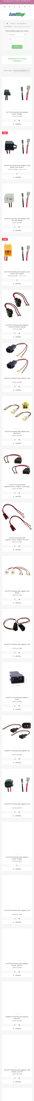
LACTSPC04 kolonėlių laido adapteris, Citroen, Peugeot (17, 858)
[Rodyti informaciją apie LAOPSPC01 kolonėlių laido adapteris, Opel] (17, 358)
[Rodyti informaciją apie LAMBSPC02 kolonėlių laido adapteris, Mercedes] (17, 996)
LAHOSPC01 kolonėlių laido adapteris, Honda (17, 698)
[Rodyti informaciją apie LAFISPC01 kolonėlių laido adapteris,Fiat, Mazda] (17, 571)
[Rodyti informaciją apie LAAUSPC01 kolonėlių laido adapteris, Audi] (17, 624)
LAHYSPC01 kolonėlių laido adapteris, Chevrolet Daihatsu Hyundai (17, 326)
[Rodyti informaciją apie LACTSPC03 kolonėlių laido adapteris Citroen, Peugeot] (17, 92)
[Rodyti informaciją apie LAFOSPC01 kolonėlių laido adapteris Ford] (17, 784)
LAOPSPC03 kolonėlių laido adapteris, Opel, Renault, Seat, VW (17, 1071)
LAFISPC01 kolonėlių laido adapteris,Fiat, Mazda (17, 592)
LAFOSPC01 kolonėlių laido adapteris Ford (17, 804)
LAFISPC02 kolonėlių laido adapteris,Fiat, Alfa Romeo (17, 432)
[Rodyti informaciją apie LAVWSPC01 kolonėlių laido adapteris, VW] (17, 730)
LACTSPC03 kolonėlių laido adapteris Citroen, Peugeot (17, 113)
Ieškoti (17, 47)
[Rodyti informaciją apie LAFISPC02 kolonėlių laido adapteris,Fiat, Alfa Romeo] (17, 411)
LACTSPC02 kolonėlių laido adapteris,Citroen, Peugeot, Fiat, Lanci (17, 539)
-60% (4, 133)
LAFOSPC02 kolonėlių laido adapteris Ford (17, 910)
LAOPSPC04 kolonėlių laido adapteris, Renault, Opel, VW (17, 964)
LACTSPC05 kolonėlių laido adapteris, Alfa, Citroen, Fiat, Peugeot (17, 273)
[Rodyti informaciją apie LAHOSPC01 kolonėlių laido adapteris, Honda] (17, 677)
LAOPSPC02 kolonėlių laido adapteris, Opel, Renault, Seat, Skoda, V (17, 166)
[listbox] (17, 34)
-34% (4, 239)
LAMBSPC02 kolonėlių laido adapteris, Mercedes (17, 1017)
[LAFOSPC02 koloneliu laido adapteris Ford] (17, 890)
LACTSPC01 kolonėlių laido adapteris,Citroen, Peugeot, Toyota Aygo (17, 485)
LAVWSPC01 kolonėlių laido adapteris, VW (17, 751)
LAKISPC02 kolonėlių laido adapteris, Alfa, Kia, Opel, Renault (17, 219)
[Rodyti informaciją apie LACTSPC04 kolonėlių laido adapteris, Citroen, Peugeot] (17, 837)
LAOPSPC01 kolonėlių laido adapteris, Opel (17, 378)
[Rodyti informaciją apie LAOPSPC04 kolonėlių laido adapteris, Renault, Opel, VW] (17, 943)
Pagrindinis (7, 23)
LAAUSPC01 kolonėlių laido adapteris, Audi (17, 644)
